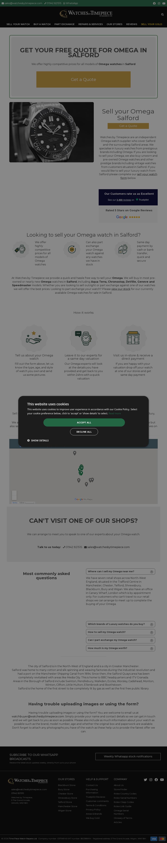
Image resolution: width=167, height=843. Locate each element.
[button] (38, 440)
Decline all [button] (84, 431)
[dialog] (83, 421)
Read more (115, 413)
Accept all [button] (84, 422)
